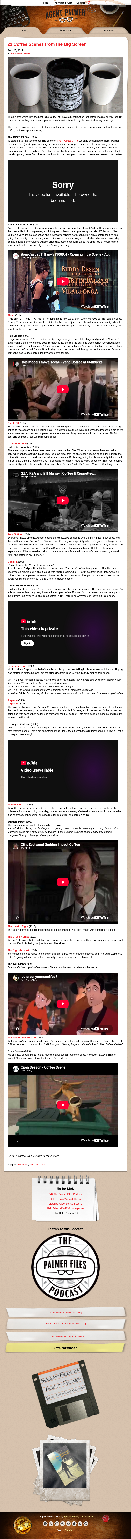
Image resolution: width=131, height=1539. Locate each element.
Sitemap (89, 1516)
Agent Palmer (65, 16)
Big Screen (17, 53)
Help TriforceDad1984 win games (65, 1208)
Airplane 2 (14, 703)
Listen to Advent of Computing (65, 1203)
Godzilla (12, 561)
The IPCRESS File (67, 140)
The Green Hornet (18, 936)
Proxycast (58, 3)
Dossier (109, 30)
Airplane (13, 700)
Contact (80, 3)
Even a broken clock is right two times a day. (66, 1323)
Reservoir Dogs (17, 666)
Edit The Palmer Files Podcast (65, 1194)
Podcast (46, 3)
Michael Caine (37, 1164)
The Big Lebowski (18, 950)
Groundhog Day (17, 443)
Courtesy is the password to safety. (66, 1312)
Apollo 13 (13, 423)
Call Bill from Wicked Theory (65, 1199)
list (26, 1164)
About (70, 3)
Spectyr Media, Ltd (73, 1516)
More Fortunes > (66, 1348)
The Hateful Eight (18, 926)
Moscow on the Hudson (22, 1037)
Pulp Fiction (15, 534)
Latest (22, 30)
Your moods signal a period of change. (66, 1336)
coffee (20, 1164)
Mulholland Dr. (16, 804)
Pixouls (68, 1530)
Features (65, 30)
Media (27, 53)
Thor (10, 315)
